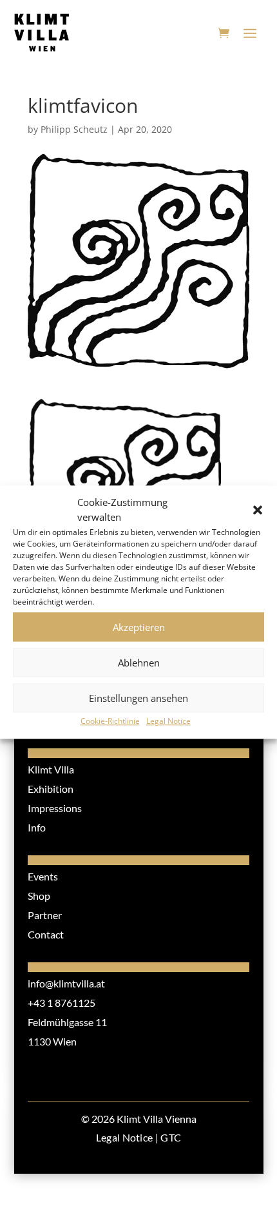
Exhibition (50, 788)
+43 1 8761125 (61, 1002)
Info (37, 827)
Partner (45, 915)
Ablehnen (139, 662)
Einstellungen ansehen (138, 698)
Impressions (55, 808)
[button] (257, 510)
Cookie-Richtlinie (110, 720)
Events (43, 876)
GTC (170, 1137)
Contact (46, 934)
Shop (39, 895)
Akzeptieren (139, 627)
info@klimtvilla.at (66, 983)
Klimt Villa (51, 769)
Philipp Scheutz (74, 129)
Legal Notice (168, 720)
